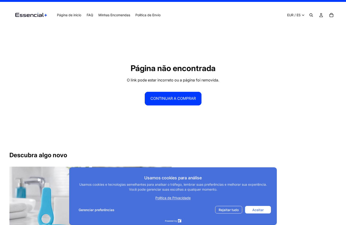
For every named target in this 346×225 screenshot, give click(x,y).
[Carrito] (331, 15)
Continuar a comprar (173, 98)
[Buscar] (311, 15)
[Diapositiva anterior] (16, 206)
